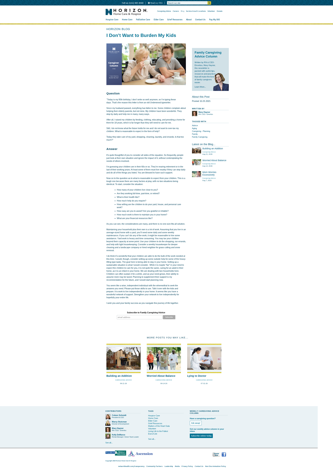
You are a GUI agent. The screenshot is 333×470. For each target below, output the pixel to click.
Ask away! (195, 423)
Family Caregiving (199, 137)
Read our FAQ (156, 3)
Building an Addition (212, 148)
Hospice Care (112, 19)
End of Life (152, 434)
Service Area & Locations (196, 11)
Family (195, 134)
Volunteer (211, 11)
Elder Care (159, 19)
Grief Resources (174, 19)
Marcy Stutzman (119, 422)
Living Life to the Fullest (158, 431)
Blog (182, 11)
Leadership (168, 466)
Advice (195, 125)
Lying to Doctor (196, 375)
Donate (219, 11)
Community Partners (154, 466)
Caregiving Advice (164, 11)
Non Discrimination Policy (215, 466)
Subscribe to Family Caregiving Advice (146, 312)
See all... (109, 443)
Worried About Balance (214, 160)
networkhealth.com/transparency (131, 466)
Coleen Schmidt (119, 415)
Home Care (127, 19)
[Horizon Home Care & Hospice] (127, 12)
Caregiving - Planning (201, 131)
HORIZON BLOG (118, 29)
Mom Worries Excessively (209, 173)
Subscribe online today (201, 435)
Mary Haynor (204, 112)
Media (177, 466)
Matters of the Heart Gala (159, 426)
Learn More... (200, 87)
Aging (194, 128)
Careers (176, 11)
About (189, 19)
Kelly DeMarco (118, 435)
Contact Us (200, 19)
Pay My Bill (214, 19)
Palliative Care (143, 19)
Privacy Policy (187, 466)
